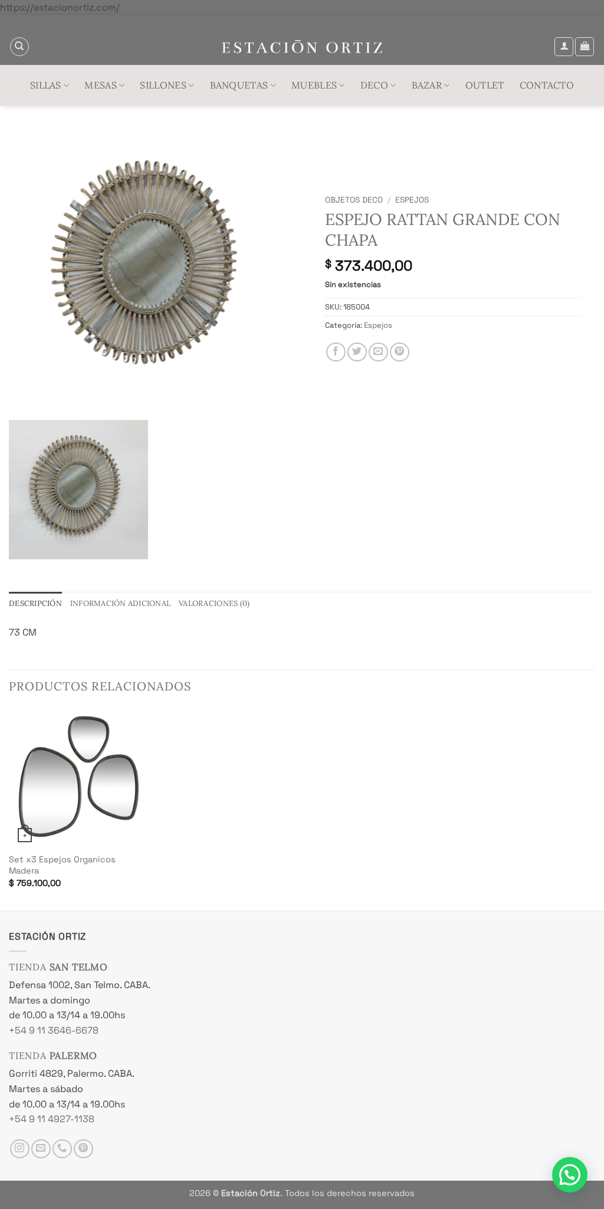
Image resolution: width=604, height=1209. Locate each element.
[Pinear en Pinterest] (399, 352)
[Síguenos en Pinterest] (83, 1149)
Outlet (484, 85)
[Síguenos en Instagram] (19, 1149)
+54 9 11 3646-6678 (54, 1030)
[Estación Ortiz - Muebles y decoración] (302, 47)
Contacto (547, 85)
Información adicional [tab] (120, 603)
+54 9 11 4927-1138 (51, 1119)
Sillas (45, 85)
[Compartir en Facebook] (336, 352)
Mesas (100, 85)
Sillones (163, 85)
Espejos (412, 200)
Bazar (427, 85)
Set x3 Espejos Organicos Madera (62, 865)
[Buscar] (19, 46)
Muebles (314, 85)
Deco (374, 85)
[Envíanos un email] (41, 1149)
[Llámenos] (62, 1149)
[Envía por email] (378, 352)
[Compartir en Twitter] (357, 352)
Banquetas (239, 85)
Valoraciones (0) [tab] (214, 603)
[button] (563, 46)
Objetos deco (354, 200)
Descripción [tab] (35, 603)
